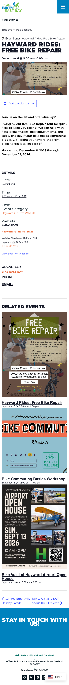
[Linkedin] (44, 677)
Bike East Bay (12, 271)
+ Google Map (10, 245)
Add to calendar (19, 103)
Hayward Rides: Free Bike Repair (32, 402)
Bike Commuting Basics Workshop (33, 478)
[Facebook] (37, 677)
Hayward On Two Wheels (18, 213)
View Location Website (15, 253)
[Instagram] (24, 677)
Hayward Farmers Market (17, 231)
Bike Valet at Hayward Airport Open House (34, 576)
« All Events (10, 19)
